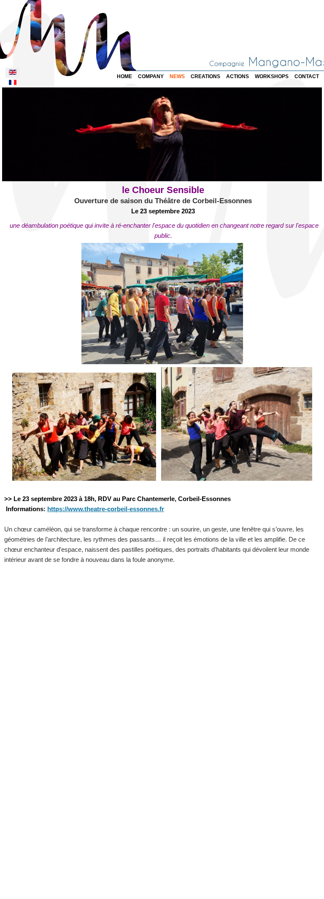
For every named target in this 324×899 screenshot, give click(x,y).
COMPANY (151, 76)
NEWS (177, 76)
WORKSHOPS (272, 76)
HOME (124, 76)
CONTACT (306, 76)
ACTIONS (237, 76)
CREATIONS (205, 76)
